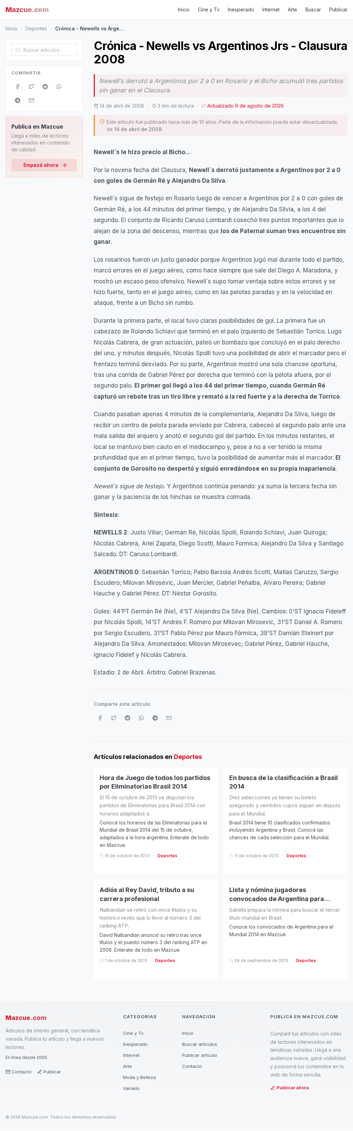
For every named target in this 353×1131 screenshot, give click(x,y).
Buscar (313, 9)
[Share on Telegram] (17, 100)
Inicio (184, 9)
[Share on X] (31, 86)
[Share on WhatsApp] (59, 86)
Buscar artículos (199, 1044)
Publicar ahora (292, 1087)
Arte (292, 9)
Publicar (338, 9)
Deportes (36, 28)
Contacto (22, 1071)
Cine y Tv (209, 9)
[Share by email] (31, 100)
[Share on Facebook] (17, 86)
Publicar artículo (199, 1055)
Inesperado (241, 9)
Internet (271, 9)
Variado (131, 1088)
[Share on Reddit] (45, 86)
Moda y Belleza (139, 1077)
